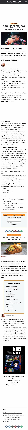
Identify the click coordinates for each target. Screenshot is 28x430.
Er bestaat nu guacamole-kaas (11, 417)
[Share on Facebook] (6, 232)
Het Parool (10, 144)
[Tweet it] (9, 232)
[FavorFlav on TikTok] (18, 232)
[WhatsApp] (21, 232)
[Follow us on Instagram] (12, 232)
